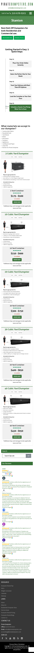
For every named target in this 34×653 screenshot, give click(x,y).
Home (3, 602)
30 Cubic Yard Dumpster (17, 329)
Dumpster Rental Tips (7, 586)
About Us (3, 605)
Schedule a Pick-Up (19, 37)
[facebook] (2, 638)
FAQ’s (2, 588)
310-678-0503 (19, 13)
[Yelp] (18, 638)
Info (12, 156)
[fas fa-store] (22, 638)
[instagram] (14, 638)
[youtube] (10, 638)
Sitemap (3, 596)
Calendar (3, 593)
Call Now (20, 156)
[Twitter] (6, 638)
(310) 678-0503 (10, 627)
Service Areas (5, 610)
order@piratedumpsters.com (17, 8)
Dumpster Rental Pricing (8, 612)
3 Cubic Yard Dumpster (17, 153)
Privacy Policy (13, 644)
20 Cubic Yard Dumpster (17, 271)
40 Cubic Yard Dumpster (17, 388)
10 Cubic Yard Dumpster (17, 214)
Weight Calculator (6, 591)
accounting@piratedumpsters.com (11, 632)
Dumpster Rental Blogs (7, 615)
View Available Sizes (7, 37)
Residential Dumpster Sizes (9, 607)
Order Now (17, 202)
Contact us (4, 617)
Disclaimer (22, 644)
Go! (28, 455)
